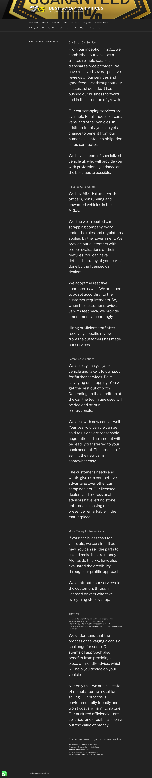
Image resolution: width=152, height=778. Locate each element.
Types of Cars (79, 28)
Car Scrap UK (33, 23)
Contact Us (56, 23)
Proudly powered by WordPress (39, 773)
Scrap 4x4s (87, 23)
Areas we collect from (97, 28)
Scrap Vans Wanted (101, 23)
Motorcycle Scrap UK (36, 28)
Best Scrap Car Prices (76, 8)
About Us (45, 23)
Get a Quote (75, 23)
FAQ (65, 23)
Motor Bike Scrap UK (55, 28)
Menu (68, 28)
